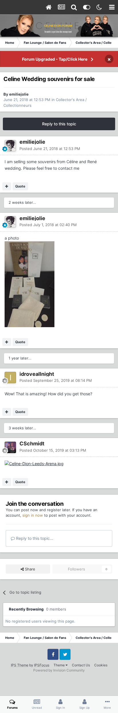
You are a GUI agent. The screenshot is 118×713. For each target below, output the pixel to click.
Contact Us (81, 665)
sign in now (32, 515)
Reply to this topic (59, 123)
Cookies (100, 665)
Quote (20, 186)
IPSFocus (41, 665)
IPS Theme (19, 665)
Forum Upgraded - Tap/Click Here (54, 59)
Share (29, 569)
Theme (60, 665)
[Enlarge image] (34, 463)
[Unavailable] (29, 283)
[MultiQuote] (6, 186)
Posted (49, 148)
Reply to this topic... (34, 538)
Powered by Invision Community (59, 670)
